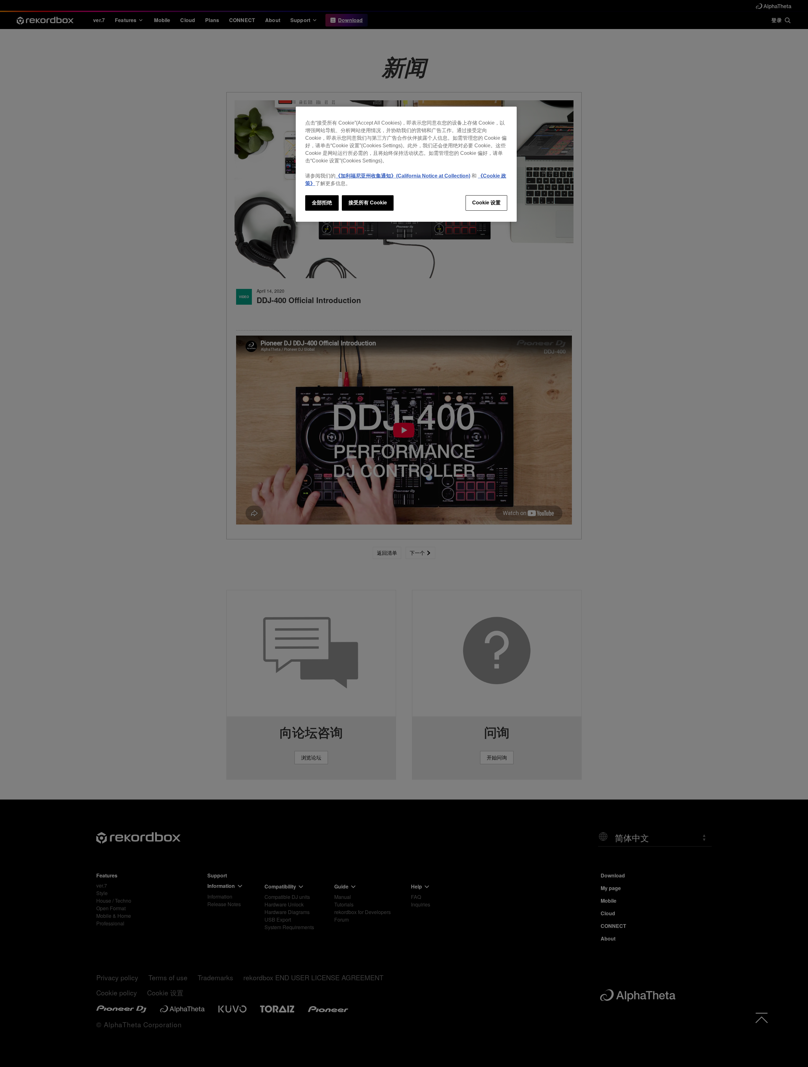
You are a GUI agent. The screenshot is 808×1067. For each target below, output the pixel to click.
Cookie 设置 (486, 202)
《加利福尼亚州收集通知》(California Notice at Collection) (403, 176)
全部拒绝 (322, 202)
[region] (406, 164)
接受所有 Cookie (367, 202)
